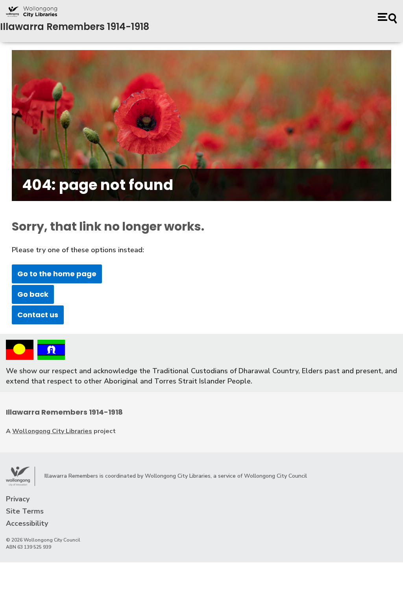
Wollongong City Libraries (52, 431)
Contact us (37, 315)
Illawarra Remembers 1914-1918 (74, 26)
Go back (32, 294)
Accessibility (27, 523)
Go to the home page (56, 274)
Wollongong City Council (275, 476)
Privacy (18, 499)
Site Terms (25, 511)
